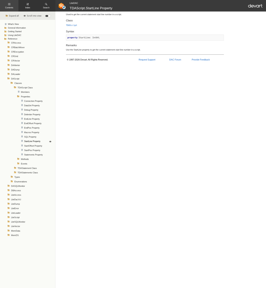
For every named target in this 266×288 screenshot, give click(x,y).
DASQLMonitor (18, 186)
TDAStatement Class (27, 168)
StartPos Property (32, 150)
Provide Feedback (201, 60)
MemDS (15, 235)
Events (24, 164)
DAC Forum (175, 60)
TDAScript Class (25, 88)
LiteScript (15, 217)
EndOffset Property (33, 123)
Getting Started (14, 31)
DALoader (15, 74)
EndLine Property (32, 119)
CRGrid (14, 56)
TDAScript (71, 25)
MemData (15, 231)
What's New (13, 24)
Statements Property (33, 155)
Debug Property (31, 110)
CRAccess (16, 43)
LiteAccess (16, 195)
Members (25, 92)
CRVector (15, 61)
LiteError (15, 208)
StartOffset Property (33, 146)
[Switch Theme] (48, 16)
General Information (17, 28)
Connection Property (33, 101)
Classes (18, 83)
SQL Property (30, 137)
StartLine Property (32, 141)
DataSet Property (32, 105)
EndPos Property (32, 128)
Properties (25, 97)
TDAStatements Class (28, 173)
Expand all (14, 15)
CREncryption (17, 52)
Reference (12, 39)
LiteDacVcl (16, 199)
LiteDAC (74, 3)
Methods (25, 159)
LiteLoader (16, 213)
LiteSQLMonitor (18, 222)
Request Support (147, 60)
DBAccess (16, 190)
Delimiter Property (32, 114)
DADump (15, 70)
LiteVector (15, 226)
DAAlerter (15, 65)
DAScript (15, 79)
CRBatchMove (18, 47)
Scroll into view (34, 15)
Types (17, 177)
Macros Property (31, 132)
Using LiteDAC (14, 35)
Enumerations (20, 182)
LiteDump (15, 204)
